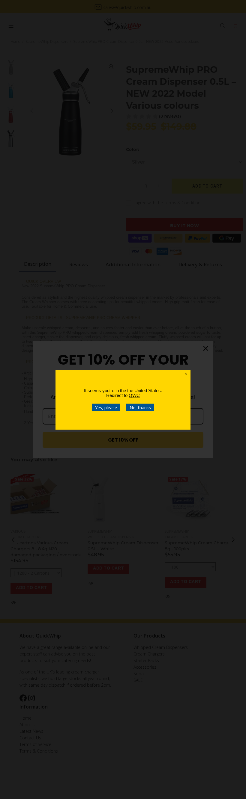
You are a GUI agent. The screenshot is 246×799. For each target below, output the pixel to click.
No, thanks (140, 407)
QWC (134, 395)
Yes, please (106, 407)
